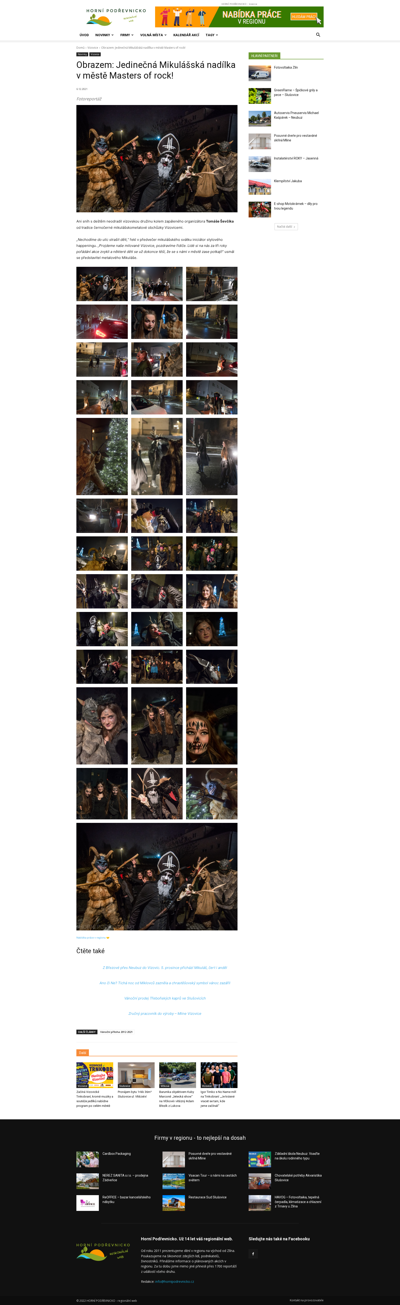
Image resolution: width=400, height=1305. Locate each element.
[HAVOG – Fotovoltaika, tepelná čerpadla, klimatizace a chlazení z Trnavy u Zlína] (260, 1203)
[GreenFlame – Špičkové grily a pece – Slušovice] (260, 96)
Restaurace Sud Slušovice (208, 1197)
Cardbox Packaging (117, 1153)
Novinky (102, 35)
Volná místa (151, 35)
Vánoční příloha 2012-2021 (116, 1032)
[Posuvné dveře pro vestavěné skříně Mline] (260, 141)
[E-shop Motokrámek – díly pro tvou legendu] (260, 209)
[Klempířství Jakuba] (260, 187)
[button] (318, 35)
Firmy (125, 35)
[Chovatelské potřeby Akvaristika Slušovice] (260, 1181)
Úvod (84, 35)
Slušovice (124, 1086)
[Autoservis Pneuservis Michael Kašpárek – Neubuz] (260, 119)
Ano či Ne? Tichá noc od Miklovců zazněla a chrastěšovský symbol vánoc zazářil (165, 983)
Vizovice (93, 48)
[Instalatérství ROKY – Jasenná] (260, 164)
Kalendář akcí (186, 35)
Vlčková (165, 1086)
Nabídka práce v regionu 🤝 (92, 937)
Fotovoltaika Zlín (286, 67)
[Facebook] (253, 1253)
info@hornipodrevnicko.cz (174, 1281)
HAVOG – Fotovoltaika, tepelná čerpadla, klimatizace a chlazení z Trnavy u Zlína (298, 1201)
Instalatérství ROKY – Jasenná (296, 158)
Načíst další (284, 227)
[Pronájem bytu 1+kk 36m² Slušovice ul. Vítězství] (136, 1075)
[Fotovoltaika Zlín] (260, 73)
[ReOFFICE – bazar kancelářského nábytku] (87, 1203)
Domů (80, 48)
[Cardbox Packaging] (87, 1159)
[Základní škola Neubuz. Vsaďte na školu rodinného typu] (260, 1159)
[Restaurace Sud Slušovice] (173, 1203)
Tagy (210, 35)
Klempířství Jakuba (288, 181)
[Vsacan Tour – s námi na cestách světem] (173, 1181)
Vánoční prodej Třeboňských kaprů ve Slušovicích (165, 998)
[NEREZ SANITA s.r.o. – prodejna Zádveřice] (87, 1181)
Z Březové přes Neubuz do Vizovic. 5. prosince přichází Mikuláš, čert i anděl (165, 967)
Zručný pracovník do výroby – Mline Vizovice (164, 1013)
